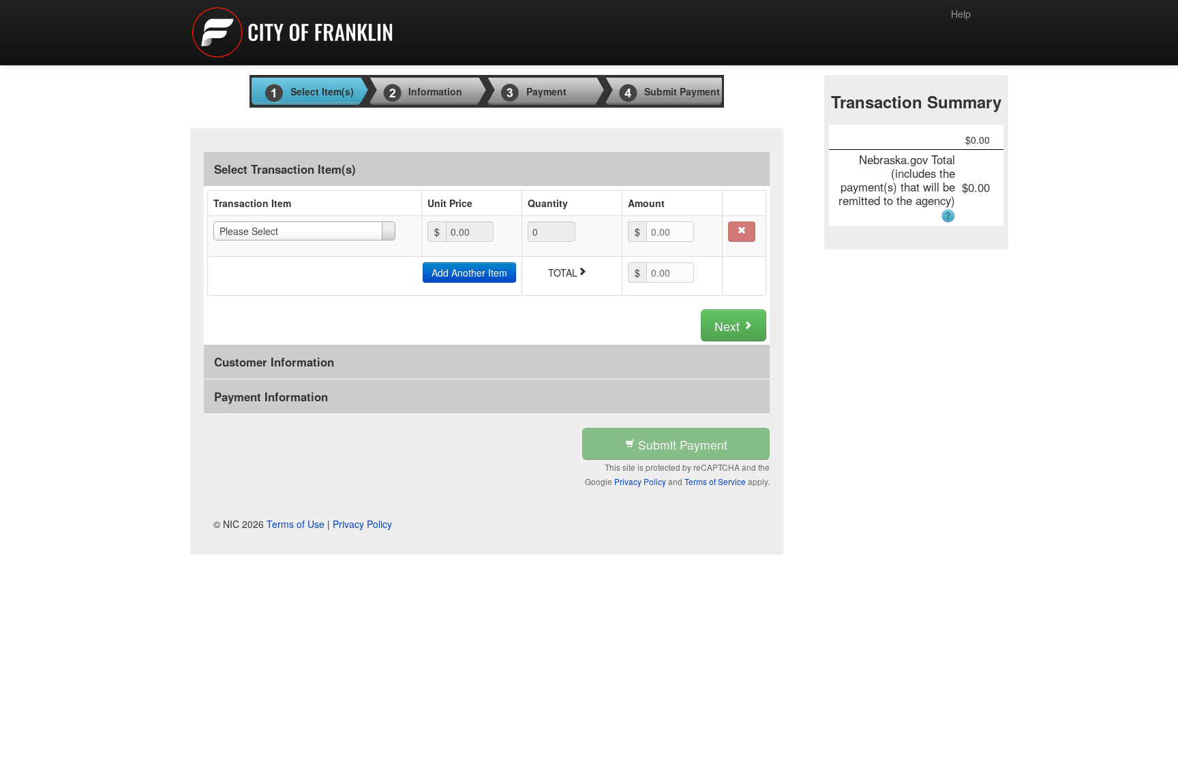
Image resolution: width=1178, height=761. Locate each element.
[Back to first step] (292, 32)
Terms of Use (295, 524)
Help (961, 13)
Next (728, 326)
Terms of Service (715, 481)
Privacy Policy (640, 481)
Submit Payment (681, 444)
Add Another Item (469, 272)
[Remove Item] (741, 231)
